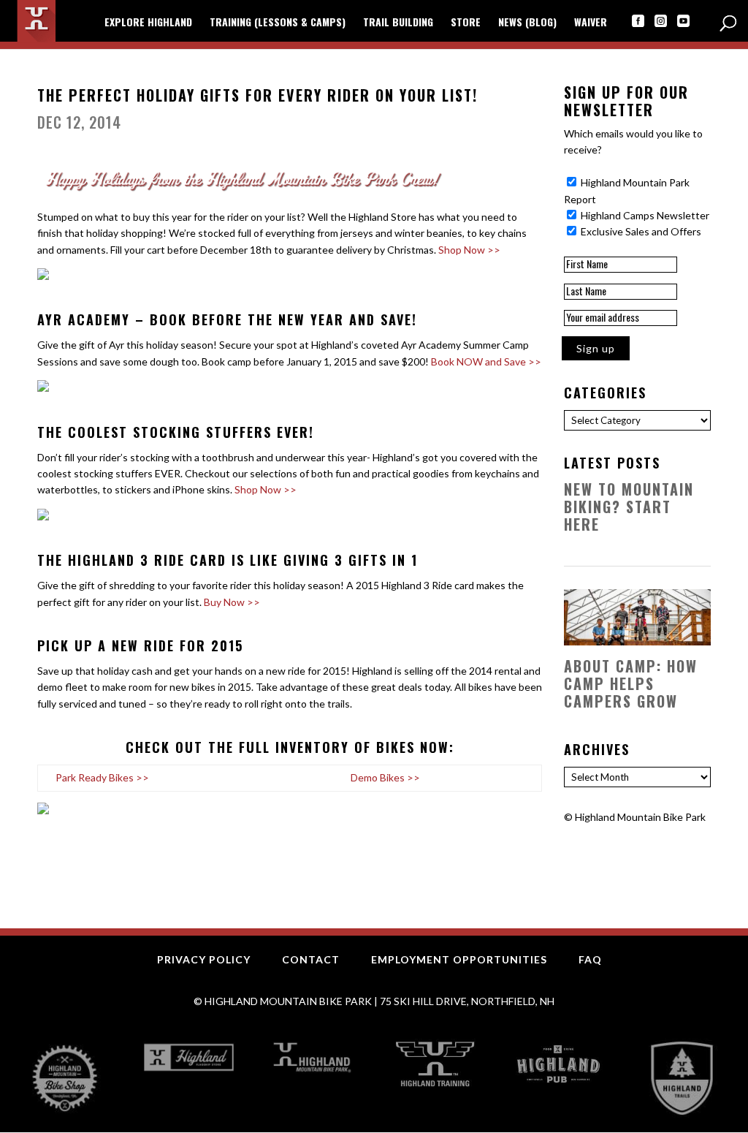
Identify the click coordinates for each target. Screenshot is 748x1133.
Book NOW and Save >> (486, 361)
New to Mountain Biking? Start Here (629, 506)
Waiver (590, 23)
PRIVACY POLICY (204, 959)
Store (466, 23)
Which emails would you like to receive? (633, 141)
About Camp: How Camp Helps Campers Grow (631, 683)
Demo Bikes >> (385, 777)
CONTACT (311, 959)
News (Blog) (527, 23)
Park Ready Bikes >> (102, 777)
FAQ (590, 959)
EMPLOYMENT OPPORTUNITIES (459, 959)
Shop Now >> (469, 249)
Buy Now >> (232, 602)
